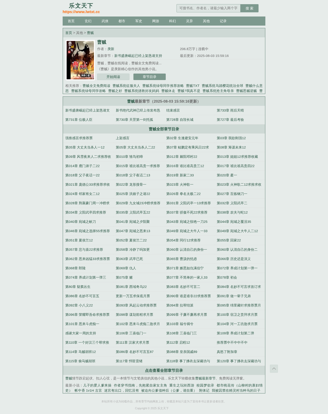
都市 (121, 21)
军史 (138, 21)
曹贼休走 (168, 91)
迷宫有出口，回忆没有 (121, 390)
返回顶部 (274, 369)
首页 (71, 21)
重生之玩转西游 (181, 385)
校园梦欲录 (205, 385)
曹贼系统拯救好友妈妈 (141, 91)
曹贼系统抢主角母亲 (218, 91)
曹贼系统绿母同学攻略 (88, 91)
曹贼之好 (115, 91)
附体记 (204, 390)
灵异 (189, 21)
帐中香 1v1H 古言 (88, 390)
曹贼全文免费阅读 (96, 86)
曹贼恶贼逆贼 (246, 91)
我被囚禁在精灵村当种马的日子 (236, 390)
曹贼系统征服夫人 (126, 86)
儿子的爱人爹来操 (97, 385)
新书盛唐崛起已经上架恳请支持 (138, 56)
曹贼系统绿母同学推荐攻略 (163, 86)
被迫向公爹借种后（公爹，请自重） (169, 390)
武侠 (105, 21)
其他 (206, 21)
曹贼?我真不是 (188, 91)
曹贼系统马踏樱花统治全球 (222, 86)
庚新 (110, 49)
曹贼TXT (192, 86)
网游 (155, 21)
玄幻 (88, 21)
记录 (223, 21)
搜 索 (249, 8)
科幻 (172, 21)
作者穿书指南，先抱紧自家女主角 (140, 385)
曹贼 (90, 33)
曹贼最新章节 (205, 378)
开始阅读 (113, 77)
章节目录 (149, 77)
